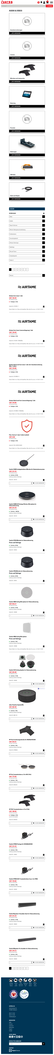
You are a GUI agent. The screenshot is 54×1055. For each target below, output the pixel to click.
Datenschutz (11, 1027)
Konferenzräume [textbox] (13, 234)
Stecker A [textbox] (12, 260)
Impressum (11, 1025)
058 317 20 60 (12, 1013)
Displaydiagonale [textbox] (13, 255)
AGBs (10, 1022)
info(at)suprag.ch (12, 1016)
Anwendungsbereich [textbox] (14, 238)
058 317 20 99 (12, 1015)
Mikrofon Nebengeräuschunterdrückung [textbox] (17, 229)
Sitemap (10, 1024)
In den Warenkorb (39, 483)
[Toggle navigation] (51, 3)
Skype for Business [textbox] (13, 225)
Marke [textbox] (11, 216)
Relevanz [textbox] (11, 275)
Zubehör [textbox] (11, 221)
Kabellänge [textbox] (12, 247)
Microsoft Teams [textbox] (13, 251)
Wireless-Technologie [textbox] (14, 242)
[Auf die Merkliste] (44, 307)
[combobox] (27, 275)
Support (10, 1029)
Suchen (50, 6)
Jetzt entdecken (15, 33)
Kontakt (10, 1030)
